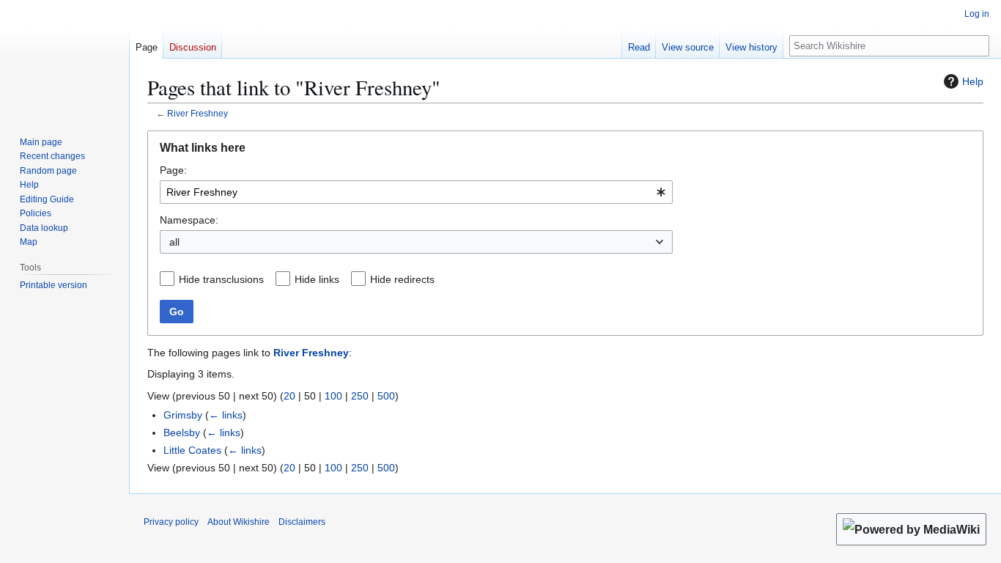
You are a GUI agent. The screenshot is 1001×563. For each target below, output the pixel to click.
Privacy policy (171, 522)
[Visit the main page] (64, 58)
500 (386, 396)
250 (360, 396)
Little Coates (192, 450)
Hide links (317, 279)
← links (226, 415)
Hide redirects (402, 279)
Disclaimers (301, 522)
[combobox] (416, 192)
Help (972, 81)
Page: (173, 170)
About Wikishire (238, 522)
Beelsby (181, 432)
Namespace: (189, 220)
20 (289, 396)
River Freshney (197, 113)
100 (333, 396)
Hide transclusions (221, 279)
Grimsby (182, 415)
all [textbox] (174, 242)
